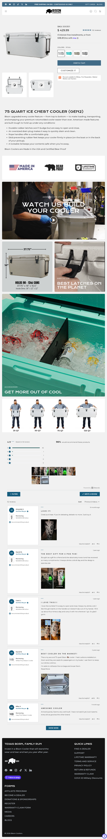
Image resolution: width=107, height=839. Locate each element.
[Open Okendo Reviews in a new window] (92, 488)
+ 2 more (59, 586)
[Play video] (53, 220)
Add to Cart (79, 63)
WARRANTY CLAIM (84, 774)
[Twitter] (22, 4)
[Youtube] (10, 4)
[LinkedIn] (26, 4)
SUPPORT (79, 753)
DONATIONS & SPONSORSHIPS (20, 799)
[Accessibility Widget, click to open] (104, 836)
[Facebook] (6, 4)
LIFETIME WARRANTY (85, 757)
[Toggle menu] (7, 11)
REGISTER (10, 803)
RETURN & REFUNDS (85, 770)
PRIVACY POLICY (83, 765)
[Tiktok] (18, 4)
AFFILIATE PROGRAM (16, 791)
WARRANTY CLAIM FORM (18, 807)
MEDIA (8, 812)
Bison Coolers (16, 833)
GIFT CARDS (90, 4)
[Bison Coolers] (53, 11)
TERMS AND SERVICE (85, 761)
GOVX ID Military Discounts (88, 778)
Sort (80, 502)
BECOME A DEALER (15, 795)
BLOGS (99, 4)
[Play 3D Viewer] (14, 85)
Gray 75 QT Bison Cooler (24, 715)
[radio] (61, 53)
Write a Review (92, 494)
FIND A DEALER (82, 749)
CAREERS (9, 816)
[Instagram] (14, 4)
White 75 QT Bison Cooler (24, 660)
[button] (25, 447)
